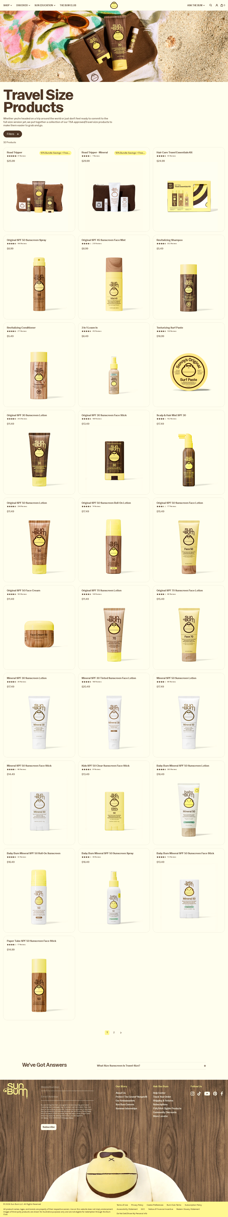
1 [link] (107, 1032)
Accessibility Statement (127, 1209)
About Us (121, 1093)
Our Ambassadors (125, 1100)
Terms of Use (122, 1204)
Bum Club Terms (174, 1204)
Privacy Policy (68, 1118)
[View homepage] (114, 5)
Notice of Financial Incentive (160, 1209)
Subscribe (49, 1127)
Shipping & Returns (163, 1100)
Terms (46, 1118)
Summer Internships (126, 1108)
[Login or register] (216, 5)
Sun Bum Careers (125, 1104)
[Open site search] (210, 5)
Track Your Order (162, 1097)
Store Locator (160, 1116)
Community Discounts (164, 1112)
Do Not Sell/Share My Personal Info (132, 1213)
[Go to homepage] (15, 1091)
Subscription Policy (193, 1204)
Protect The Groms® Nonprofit (131, 1097)
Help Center (159, 1093)
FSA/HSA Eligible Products (167, 1108)
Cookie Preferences (155, 1204)
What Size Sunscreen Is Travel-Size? (118, 1066)
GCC (143, 1209)
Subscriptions (160, 1104)
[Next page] (121, 1032)
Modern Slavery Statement (188, 1209)
